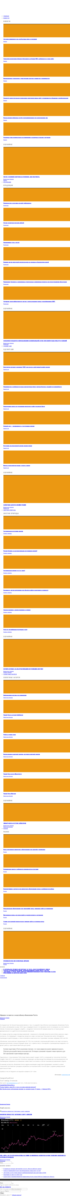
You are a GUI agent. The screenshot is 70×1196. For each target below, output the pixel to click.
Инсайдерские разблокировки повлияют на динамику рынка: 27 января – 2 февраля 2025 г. (25, 1089)
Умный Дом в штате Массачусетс (12, 774)
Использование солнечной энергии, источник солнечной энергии (21, 754)
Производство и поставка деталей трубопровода (17, 203)
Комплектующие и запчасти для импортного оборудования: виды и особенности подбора (28, 889)
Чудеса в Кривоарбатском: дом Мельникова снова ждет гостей (26, 970)
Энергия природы (9, 510)
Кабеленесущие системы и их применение (14, 695)
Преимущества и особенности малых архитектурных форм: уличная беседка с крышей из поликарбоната (32, 387)
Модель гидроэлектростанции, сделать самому (16, 465)
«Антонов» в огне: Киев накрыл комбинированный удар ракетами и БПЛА (29, 972)
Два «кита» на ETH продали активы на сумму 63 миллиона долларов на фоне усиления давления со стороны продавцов (33, 1156)
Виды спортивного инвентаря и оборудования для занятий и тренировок (24, 849)
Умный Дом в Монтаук (9, 793)
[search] (12, 1183)
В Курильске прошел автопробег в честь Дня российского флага (26, 969)
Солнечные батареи (10, 674)
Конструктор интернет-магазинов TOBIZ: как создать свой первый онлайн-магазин (26, 367)
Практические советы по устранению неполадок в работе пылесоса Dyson (24, 406)
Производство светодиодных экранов (16, 961)
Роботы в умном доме (9, 734)
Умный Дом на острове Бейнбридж (13, 715)
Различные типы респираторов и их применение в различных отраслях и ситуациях (26, 137)
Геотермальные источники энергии (13, 531)
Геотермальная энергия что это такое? (14, 570)
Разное (5, 828)
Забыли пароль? (16, 1195)
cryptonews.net (66, 1074)
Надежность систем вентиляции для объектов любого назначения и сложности (25, 590)
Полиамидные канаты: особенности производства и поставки (20, 869)
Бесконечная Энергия (8, 179)
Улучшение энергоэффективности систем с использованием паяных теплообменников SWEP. (29, 301)
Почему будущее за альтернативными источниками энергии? (20, 551)
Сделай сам (7, 346)
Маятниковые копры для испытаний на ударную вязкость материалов (23, 915)
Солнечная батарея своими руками (14, 505)
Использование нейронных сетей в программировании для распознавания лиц (25, 118)
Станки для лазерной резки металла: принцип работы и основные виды (23, 921)
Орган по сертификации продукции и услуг (15, 629)
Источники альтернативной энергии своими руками (17, 446)
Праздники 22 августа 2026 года (15, 973)
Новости (6, 18)
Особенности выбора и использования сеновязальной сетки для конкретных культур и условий (35, 341)
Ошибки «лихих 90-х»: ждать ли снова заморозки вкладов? (18, 1087)
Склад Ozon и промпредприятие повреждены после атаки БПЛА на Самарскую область (28, 1176)
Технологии (2, 1019)
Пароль (2, 1191)
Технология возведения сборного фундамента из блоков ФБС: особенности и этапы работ (28, 59)
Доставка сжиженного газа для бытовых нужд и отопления (20, 39)
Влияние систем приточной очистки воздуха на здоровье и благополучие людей (26, 262)
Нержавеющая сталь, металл (11, 242)
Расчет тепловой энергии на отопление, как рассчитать (21, 177)
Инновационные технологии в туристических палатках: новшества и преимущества (26, 78)
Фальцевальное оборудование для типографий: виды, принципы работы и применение (28, 908)
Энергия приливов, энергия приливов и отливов (16, 610)
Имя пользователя (5, 1189)
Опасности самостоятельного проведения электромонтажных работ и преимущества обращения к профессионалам (35, 98)
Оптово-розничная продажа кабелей (13, 223)
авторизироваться (12, 1083)
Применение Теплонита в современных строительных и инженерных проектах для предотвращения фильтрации (35, 282)
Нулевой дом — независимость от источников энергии (18, 426)
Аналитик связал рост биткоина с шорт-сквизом (16, 1114)
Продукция (7, 182)
